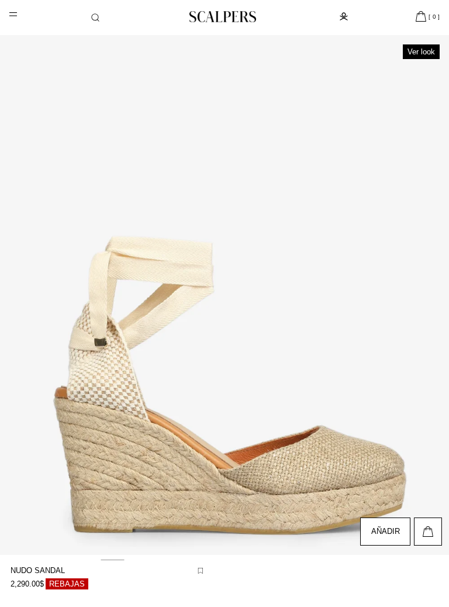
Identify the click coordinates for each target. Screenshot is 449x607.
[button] (95, 17)
